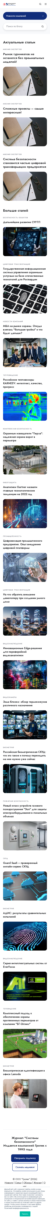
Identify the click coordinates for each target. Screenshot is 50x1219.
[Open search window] (40, 4)
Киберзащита (9, 482)
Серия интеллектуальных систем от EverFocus (25, 965)
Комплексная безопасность (17, 429)
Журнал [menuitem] (38, 1182)
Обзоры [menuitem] (27, 1182)
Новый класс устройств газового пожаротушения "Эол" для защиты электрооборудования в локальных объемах (25, 811)
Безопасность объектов (15, 218)
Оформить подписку (25, 1158)
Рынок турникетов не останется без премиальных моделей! (23, 58)
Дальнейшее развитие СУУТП (21, 222)
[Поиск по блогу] (42, 26)
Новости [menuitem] (9, 1182)
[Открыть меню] (45, 4)
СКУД (5, 858)
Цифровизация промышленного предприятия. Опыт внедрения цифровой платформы (22, 544)
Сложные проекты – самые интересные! (23, 110)
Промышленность (12, 536)
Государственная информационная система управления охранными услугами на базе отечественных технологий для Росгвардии (24, 274)
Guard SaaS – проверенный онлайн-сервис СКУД (20, 864)
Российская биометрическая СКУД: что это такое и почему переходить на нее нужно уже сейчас (24, 755)
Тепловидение (10, 375)
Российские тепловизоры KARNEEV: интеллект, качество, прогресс (22, 383)
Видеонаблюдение (12, 644)
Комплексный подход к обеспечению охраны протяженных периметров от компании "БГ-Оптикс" (20, 1019)
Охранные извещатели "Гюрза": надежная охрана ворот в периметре (23, 437)
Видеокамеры (10, 697)
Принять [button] (25, 1214)
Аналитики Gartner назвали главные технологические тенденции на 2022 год (20, 490)
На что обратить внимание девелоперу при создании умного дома (24, 598)
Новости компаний (13, 321)
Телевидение (9, 1009)
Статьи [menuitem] (18, 1182)
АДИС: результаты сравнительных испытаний (24, 914)
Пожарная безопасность (16, 801)
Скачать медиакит (25, 1167)
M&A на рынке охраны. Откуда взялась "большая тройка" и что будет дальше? (23, 329)
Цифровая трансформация (16, 264)
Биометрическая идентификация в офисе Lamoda (24, 1072)
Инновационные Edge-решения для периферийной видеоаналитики (22, 651)
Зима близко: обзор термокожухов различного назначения (25, 703)
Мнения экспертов (12, 49)
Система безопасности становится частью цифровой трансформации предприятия (24, 163)
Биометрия (8, 747)
